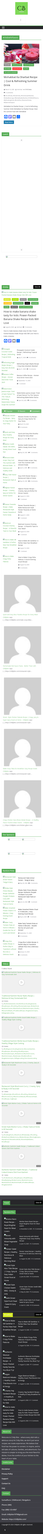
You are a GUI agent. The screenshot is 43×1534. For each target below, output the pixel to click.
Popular (9, 411)
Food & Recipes (17, 65)
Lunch (27, 303)
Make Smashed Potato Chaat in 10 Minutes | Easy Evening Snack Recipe (28, 911)
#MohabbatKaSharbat (21, 98)
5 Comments (33, 468)
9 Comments (23, 427)
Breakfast (7, 299)
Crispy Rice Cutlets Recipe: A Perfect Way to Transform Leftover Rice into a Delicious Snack (28, 945)
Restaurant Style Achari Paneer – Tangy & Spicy (26, 879)
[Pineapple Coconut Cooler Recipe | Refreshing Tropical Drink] (8, 354)
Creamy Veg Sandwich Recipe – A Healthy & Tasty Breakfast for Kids (29, 1394)
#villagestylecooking (8, 1013)
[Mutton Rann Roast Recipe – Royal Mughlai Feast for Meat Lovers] (11, 1225)
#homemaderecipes (8, 1054)
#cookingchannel (31, 1004)
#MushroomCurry (7, 1096)
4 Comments (34, 481)
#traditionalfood (26, 1056)
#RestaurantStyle (31, 1096)
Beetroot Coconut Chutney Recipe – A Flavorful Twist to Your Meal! (28, 526)
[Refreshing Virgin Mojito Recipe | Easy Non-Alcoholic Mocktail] (8, 366)
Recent (22, 411)
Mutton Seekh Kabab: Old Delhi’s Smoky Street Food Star (27, 447)
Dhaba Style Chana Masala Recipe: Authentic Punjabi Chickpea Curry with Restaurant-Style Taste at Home (27, 894)
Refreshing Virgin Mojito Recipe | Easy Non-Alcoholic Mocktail (28, 365)
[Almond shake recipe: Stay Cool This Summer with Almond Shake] (9, 464)
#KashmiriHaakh (17, 1182)
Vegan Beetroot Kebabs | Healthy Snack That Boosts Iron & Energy (29, 1378)
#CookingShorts (9, 1135)
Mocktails (7, 68)
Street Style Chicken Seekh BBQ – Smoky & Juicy (30, 1288)
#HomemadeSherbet (27, 96)
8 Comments (33, 439)
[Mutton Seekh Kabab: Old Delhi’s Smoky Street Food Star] (9, 448)
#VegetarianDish (7, 1185)
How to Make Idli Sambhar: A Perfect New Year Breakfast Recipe (28, 543)
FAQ (3, 1488)
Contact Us (6, 1483)
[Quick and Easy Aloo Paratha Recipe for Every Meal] (9, 436)
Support (5, 1478)
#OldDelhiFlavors (33, 98)
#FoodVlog (14, 1006)
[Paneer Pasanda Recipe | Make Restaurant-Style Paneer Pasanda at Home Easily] (9, 509)
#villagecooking (19, 1058)
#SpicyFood (5, 1139)
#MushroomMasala (19, 1096)
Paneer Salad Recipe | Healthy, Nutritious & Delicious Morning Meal (30, 1253)
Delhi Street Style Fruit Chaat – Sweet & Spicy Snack (30, 1301)
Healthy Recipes (28, 65)
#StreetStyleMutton (27, 1139)
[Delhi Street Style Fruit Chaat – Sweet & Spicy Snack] (11, 1303)
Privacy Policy (7, 1474)
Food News (7, 303)
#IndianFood (35, 1006)
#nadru (36, 1008)
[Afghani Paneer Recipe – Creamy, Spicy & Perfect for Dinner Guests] (9, 491)
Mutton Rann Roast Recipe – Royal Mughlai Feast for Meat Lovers (29, 1223)
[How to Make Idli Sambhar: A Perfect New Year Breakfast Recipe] (9, 543)
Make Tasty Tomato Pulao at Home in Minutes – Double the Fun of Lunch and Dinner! (27, 926)
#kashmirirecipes (28, 1008)
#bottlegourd (8, 1049)
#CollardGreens (9, 1178)
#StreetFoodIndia (14, 1139)
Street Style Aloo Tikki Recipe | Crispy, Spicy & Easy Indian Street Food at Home (30, 1271)
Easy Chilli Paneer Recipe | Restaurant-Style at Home (27, 477)
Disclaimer (6, 1469)
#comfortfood (20, 1004)
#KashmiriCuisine (7, 1008)
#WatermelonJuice (9, 102)
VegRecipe (13, 1099)
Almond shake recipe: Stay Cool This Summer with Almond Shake (27, 462)
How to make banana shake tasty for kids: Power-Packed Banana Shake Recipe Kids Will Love (21, 317)
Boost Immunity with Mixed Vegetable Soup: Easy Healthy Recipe (29, 1238)
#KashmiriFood (17, 1008)
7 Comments (34, 452)
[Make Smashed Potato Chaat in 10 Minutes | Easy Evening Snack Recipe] (9, 913)
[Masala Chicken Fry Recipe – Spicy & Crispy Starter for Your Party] (9, 419)
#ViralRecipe (5, 1099)
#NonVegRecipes (35, 1137)
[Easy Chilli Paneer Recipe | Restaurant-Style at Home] (9, 478)
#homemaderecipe (24, 1006)
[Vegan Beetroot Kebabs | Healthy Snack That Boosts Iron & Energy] (9, 1380)
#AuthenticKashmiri (10, 1004)
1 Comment (22, 384)
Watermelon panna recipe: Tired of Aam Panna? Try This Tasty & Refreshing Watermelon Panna (28, 395)
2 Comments (9, 93)
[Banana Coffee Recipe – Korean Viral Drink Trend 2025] (8, 379)
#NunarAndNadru (7, 1011)
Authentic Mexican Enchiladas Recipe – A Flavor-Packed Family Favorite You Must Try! (29, 1358)
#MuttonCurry (14, 1137)
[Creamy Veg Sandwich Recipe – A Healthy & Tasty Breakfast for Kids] (9, 1396)
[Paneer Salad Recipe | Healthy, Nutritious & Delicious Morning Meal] (11, 1255)
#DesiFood (17, 1135)
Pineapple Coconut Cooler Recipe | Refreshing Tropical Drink (27, 352)
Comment (36, 411)
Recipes (26, 68)
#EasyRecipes (6, 1006)
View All (37, 287)
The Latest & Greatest (11, 72)
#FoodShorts (16, 1094)
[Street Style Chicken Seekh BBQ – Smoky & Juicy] (11, 1289)
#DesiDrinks (16, 96)
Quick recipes (17, 68)
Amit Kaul (19, 89)
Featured (7, 65)
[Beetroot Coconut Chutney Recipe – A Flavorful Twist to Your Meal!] (9, 527)
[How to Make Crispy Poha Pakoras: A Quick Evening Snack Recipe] (9, 559)
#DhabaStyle (8, 1094)
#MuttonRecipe (24, 1137)
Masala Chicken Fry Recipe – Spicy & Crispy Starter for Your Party (28, 419)
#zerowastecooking (31, 1058)
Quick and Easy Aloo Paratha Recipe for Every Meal (28, 435)
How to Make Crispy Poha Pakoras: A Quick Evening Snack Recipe (27, 559)
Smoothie (14, 307)
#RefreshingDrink (9, 100)
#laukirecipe (17, 1056)
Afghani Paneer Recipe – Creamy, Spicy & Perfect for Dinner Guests (27, 491)
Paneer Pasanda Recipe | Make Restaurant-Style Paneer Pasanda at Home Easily (27, 508)
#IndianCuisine (16, 1180)
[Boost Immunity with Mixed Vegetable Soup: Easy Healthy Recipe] (11, 1240)
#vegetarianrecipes (32, 1011)
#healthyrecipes (23, 1051)
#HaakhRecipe (27, 1178)
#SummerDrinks (26, 100)
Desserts (15, 299)
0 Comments (32, 357)
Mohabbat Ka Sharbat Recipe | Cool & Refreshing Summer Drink (20, 81)
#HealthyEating (6, 1180)
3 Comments (28, 327)
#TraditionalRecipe (19, 1011)
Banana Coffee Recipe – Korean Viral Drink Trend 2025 (28, 376)
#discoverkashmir (29, 1049)
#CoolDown (9, 96)
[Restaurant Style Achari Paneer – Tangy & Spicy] (9, 881)
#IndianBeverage (9, 98)
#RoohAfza (18, 100)
